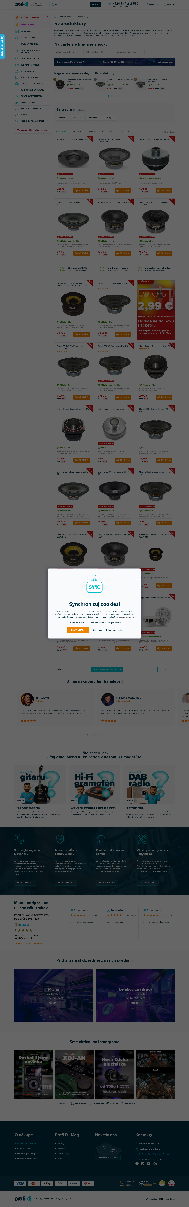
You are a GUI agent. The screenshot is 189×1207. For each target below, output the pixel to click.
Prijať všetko (78, 630)
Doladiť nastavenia (114, 630)
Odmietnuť (97, 630)
